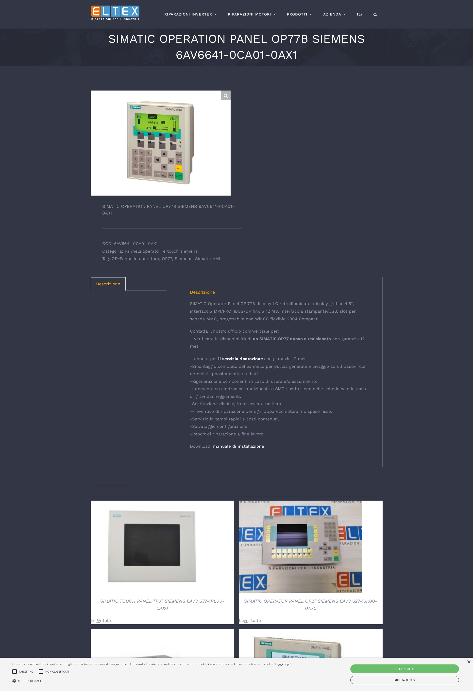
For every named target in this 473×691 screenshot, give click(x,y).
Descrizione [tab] (108, 283)
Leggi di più (283, 664)
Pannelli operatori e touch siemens (161, 251)
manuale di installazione (238, 446)
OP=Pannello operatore (135, 258)
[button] (375, 14)
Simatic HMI (207, 258)
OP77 (167, 258)
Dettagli (152, 548)
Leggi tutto (102, 620)
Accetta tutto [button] (405, 669)
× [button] (469, 662)
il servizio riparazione (240, 358)
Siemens (183, 258)
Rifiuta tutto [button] (404, 680)
